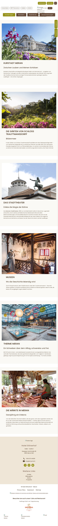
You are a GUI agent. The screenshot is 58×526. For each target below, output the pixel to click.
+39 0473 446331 (30, 458)
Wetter (29, 478)
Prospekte (29, 480)
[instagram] (29, 465)
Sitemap (38, 490)
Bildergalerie (29, 476)
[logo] (29, 3)
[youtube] (32, 465)
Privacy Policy (21, 490)
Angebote (56, 24)
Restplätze (56, 33)
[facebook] (25, 465)
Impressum (30, 490)
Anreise (29, 474)
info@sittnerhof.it (30, 461)
